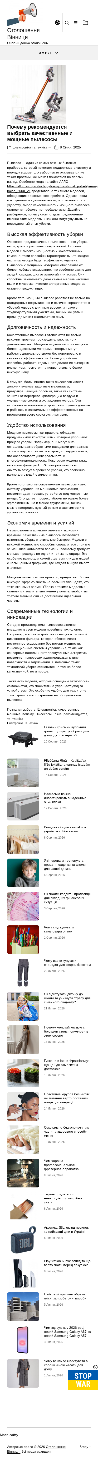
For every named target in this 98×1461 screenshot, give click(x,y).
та (8, 719)
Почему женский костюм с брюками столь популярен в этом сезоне (66, 1031)
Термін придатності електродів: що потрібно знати (63, 1198)
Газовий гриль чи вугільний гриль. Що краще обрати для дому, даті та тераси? (66, 731)
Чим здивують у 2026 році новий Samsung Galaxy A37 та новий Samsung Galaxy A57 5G (67, 1333)
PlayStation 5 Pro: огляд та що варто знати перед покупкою (67, 1263)
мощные (13, 714)
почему (28, 714)
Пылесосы (43, 714)
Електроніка (46, 709)
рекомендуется (75, 714)
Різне (58, 714)
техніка (17, 719)
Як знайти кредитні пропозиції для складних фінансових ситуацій (67, 898)
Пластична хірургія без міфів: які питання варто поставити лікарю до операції (67, 1098)
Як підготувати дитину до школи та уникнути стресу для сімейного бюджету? (67, 998)
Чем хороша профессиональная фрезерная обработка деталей (61, 1167)
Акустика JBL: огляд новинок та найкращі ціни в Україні (66, 1229)
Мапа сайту (9, 1435)
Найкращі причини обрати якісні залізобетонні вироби (65, 1296)
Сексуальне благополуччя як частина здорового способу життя (66, 1131)
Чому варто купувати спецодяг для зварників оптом (67, 963)
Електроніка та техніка (30, 147)
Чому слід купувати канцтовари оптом (59, 929)
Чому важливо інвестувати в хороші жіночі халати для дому (66, 1365)
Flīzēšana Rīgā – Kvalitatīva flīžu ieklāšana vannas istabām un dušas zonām (67, 764)
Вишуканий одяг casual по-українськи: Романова (65, 829)
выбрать (29, 709)
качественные (68, 709)
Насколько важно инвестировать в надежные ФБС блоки (65, 798)
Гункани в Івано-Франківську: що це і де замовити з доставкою (66, 1065)
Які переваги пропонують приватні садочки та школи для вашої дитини (65, 864)
